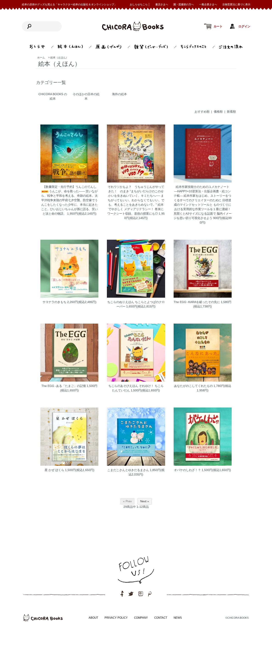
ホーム (41, 57)
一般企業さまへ (208, 4)
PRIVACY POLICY (116, 617)
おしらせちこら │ (140, 4)
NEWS (178, 617)
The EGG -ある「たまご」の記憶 (63, 386)
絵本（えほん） (59, 57)
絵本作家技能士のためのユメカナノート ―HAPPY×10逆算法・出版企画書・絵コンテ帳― (203, 191)
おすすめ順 (202, 111)
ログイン (244, 26)
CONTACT (160, 617)
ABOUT (93, 617)
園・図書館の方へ (183, 4)
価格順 (218, 111)
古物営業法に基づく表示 (236, 4)
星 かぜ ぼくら (54, 470)
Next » (144, 501)
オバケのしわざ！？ (187, 470)
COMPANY (141, 617)
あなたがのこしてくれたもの (193, 386)
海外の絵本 (119, 94)
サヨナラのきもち (54, 302)
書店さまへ (161, 4)
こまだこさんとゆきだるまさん (128, 470)
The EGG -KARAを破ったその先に (197, 302)
